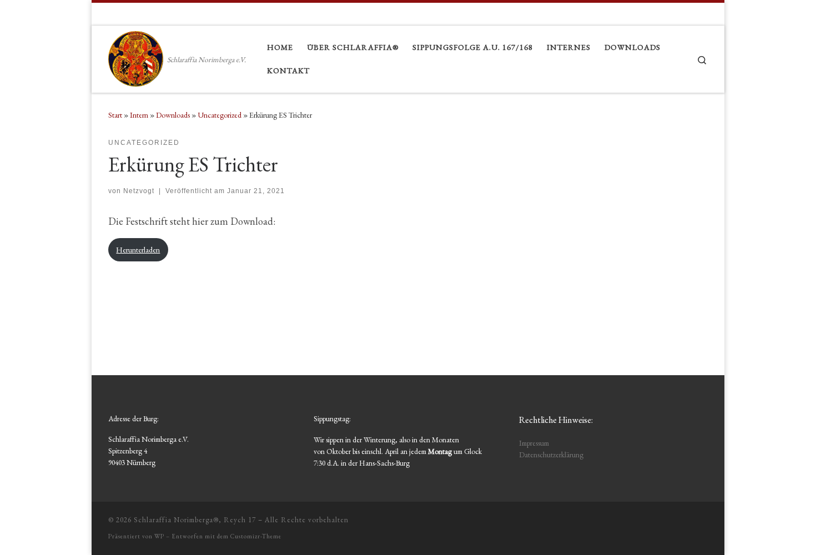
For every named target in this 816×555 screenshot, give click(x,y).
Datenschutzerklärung (551, 455)
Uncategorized (219, 115)
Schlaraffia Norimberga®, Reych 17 (195, 519)
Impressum (534, 443)
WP (159, 536)
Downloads (173, 115)
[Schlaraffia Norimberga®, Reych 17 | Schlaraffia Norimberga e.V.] (135, 56)
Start (115, 115)
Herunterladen (138, 249)
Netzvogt (138, 191)
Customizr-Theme (255, 536)
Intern (139, 115)
